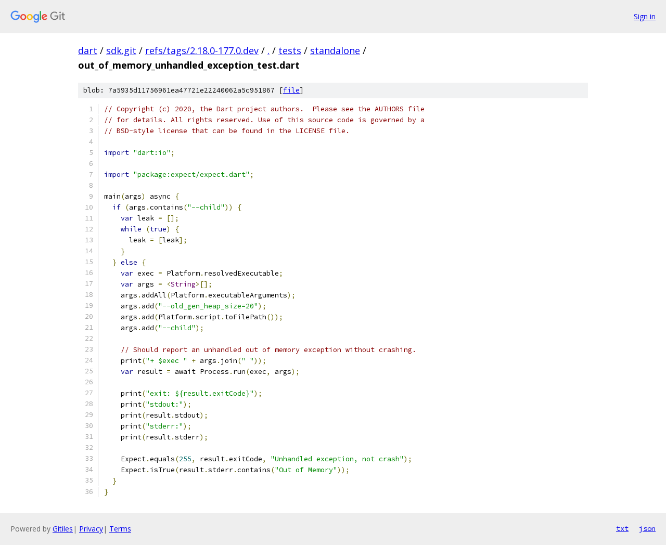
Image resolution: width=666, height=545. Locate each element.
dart (87, 50)
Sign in (645, 16)
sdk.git (121, 50)
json (647, 528)
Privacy (91, 529)
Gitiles (63, 529)
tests (289, 50)
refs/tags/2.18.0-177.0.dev (202, 50)
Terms (120, 529)
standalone (335, 50)
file (291, 90)
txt (622, 528)
